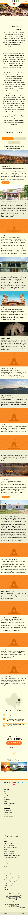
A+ (10, 1)
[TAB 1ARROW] (20, 138)
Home (2, 20)
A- (6, 1)
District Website (14, 747)
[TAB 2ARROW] (8, 138)
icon (5, 766)
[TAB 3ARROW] (14, 142)
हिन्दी (20, 1)
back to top (22, 907)
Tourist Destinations (9, 20)
